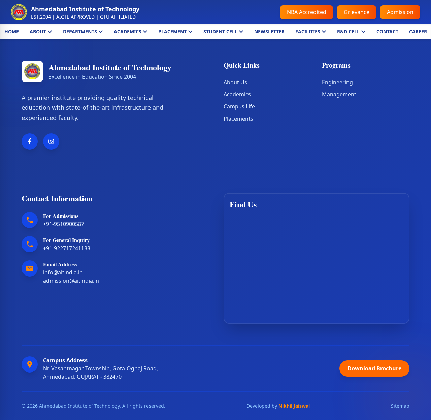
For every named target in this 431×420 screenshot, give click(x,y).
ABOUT (38, 31)
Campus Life (239, 106)
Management (339, 94)
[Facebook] (30, 141)
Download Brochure (374, 368)
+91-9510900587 (63, 224)
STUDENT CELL (220, 31)
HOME (11, 31)
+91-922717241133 (66, 248)
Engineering (337, 82)
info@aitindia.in (63, 272)
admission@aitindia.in (71, 280)
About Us (235, 82)
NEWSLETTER (269, 31)
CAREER (418, 31)
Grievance (356, 12)
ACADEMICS (127, 31)
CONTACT (387, 31)
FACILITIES (307, 31)
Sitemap (400, 405)
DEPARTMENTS (80, 31)
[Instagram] (51, 141)
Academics (237, 94)
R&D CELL (348, 31)
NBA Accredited (306, 12)
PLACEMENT (172, 31)
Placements (238, 118)
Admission (400, 12)
